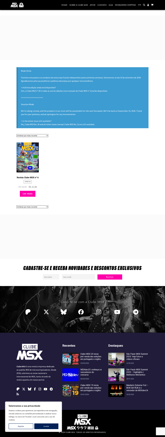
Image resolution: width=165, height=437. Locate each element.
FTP (139, 5)
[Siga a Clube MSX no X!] (46, 312)
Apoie (92, 5)
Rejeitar (21, 426)
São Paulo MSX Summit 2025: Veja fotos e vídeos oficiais (137, 356)
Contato (102, 5)
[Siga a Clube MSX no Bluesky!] (63, 312)
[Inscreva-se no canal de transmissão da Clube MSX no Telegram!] (136, 312)
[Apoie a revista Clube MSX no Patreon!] (28, 312)
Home (64, 5)
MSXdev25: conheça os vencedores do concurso (91, 372)
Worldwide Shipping (125, 5)
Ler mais (27, 193)
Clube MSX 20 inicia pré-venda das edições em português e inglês (90, 356)
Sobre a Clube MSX (78, 5)
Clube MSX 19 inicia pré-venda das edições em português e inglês (90, 388)
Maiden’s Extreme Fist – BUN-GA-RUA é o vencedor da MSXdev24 (137, 388)
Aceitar (46, 426)
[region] (33, 417)
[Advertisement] (82, 38)
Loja (111, 5)
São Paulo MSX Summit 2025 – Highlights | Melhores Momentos (137, 372)
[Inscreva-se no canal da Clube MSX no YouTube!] (117, 312)
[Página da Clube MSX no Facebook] (81, 312)
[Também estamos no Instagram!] (99, 312)
